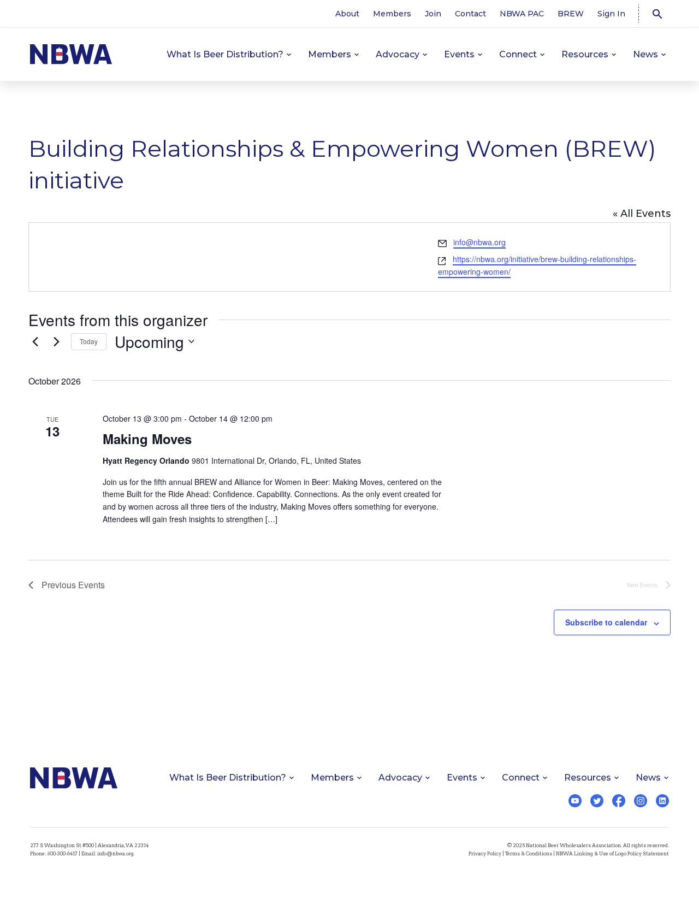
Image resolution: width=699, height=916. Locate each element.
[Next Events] (56, 341)
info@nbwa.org (479, 242)
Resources (584, 54)
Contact (470, 14)
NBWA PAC (522, 14)
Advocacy (397, 54)
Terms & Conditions (528, 853)
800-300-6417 (62, 853)
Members (392, 14)
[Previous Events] (35, 341)
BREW (571, 14)
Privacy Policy (485, 853)
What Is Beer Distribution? (225, 54)
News (645, 54)
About (347, 14)
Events (459, 54)
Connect (518, 54)
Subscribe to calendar (606, 622)
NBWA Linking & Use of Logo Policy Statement (612, 853)
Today (89, 341)
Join (433, 14)
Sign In (611, 14)
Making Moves (147, 438)
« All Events (642, 214)
